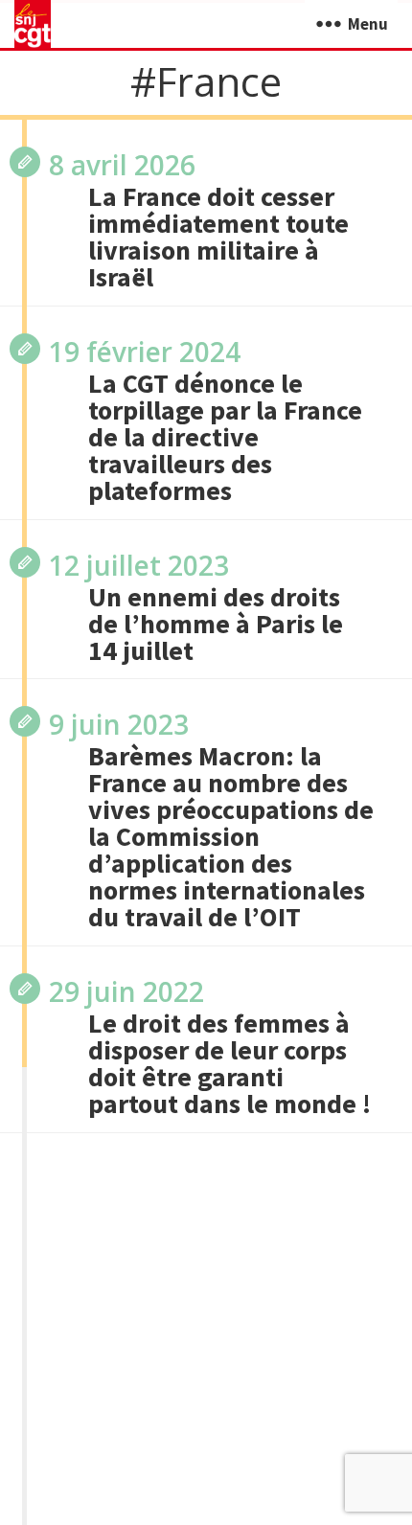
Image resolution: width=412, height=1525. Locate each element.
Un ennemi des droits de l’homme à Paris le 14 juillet (215, 623)
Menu (368, 23)
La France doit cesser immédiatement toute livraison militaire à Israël (218, 236)
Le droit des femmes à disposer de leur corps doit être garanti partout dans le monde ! (229, 1063)
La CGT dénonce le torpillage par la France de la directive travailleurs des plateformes (225, 437)
